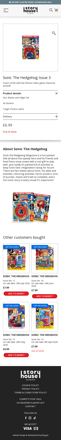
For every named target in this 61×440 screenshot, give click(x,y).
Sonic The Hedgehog (16, 276)
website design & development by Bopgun (30, 435)
